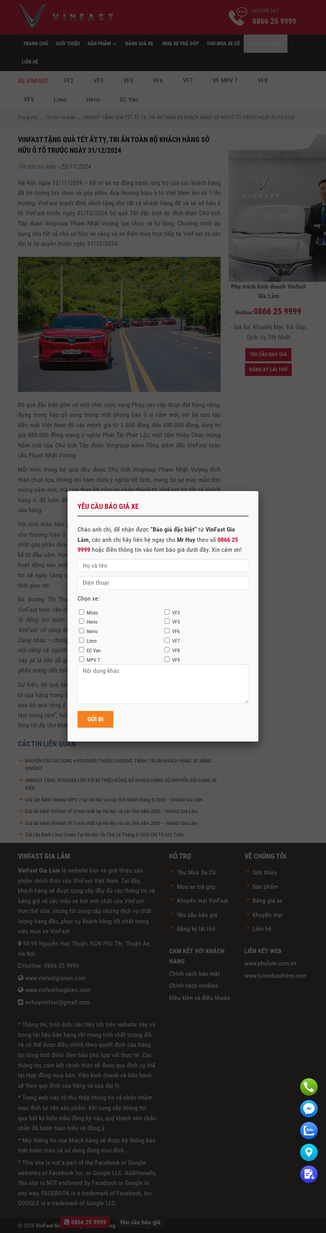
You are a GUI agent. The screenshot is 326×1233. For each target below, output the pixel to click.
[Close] (258, 491)
